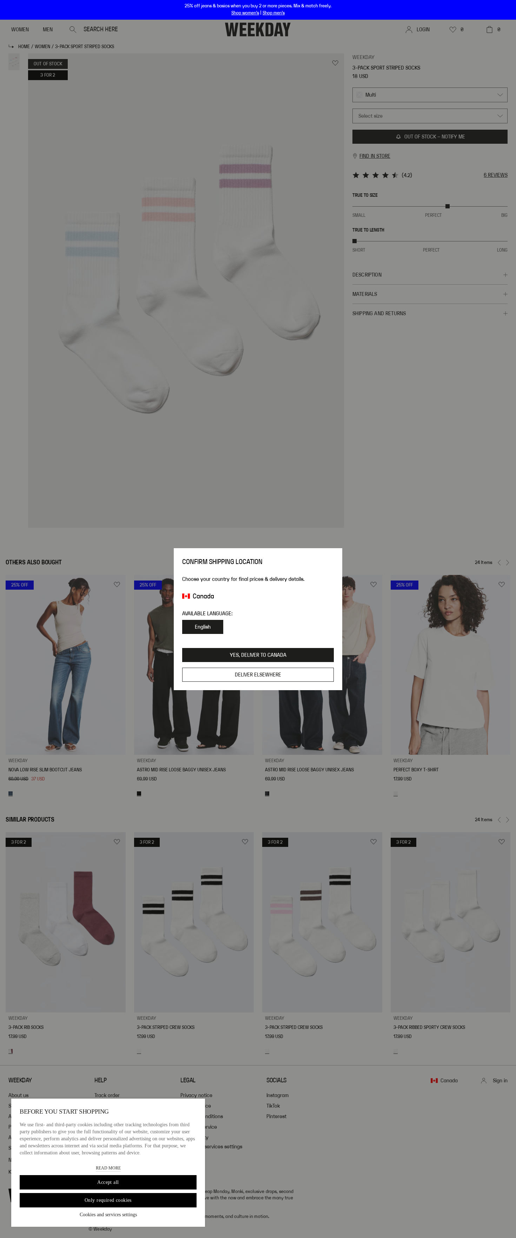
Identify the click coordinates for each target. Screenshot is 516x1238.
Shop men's (274, 13)
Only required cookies (108, 1200)
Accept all (108, 1182)
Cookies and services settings (108, 1214)
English (203, 627)
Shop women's (245, 13)
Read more (108, 1168)
